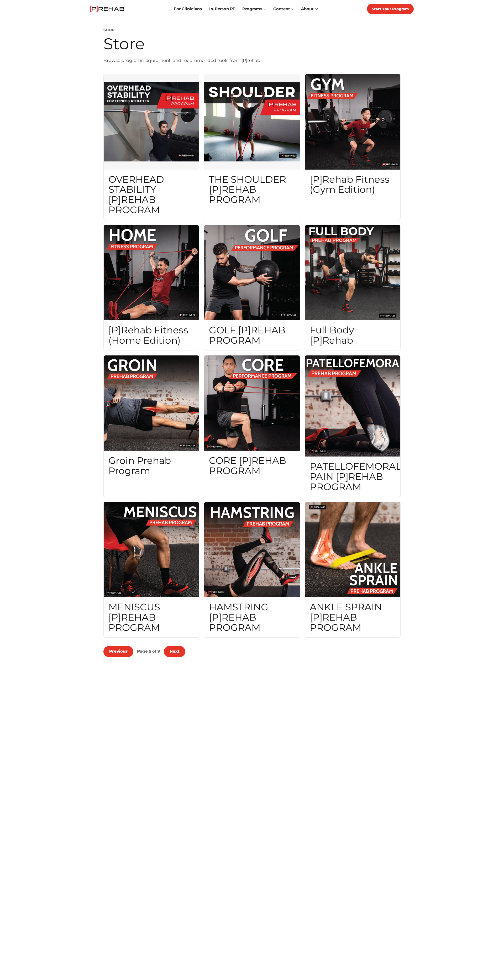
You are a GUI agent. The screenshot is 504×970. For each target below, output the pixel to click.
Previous (118, 651)
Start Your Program (390, 9)
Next (175, 651)
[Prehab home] (107, 9)
